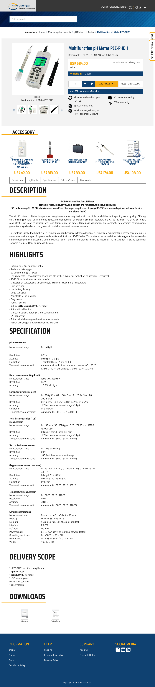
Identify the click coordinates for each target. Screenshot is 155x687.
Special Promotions (83, 106)
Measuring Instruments (59, 32)
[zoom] (37, 97)
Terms (11, 660)
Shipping (48, 650)
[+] (91, 84)
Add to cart (105, 83)
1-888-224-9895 (117, 7)
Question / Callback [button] (131, 83)
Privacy (12, 655)
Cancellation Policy (17, 665)
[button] (14, 110)
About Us (84, 650)
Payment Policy (51, 660)
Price (72, 67)
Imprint (12, 650)
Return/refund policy (53, 655)
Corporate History (88, 655)
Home (42, 32)
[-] (85, 84)
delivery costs (134, 62)
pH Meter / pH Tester (84, 32)
